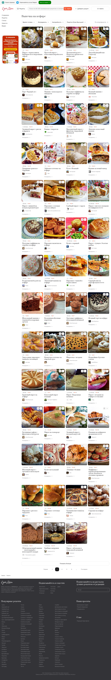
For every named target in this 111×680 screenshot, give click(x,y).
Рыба (3, 639)
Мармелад (42, 651)
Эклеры (41, 662)
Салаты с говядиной (27, 617)
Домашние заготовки (61, 607)
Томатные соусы (59, 649)
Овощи (4, 643)
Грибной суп (5, 609)
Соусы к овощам (60, 643)
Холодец (4, 666)
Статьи (4, 20)
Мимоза (23, 636)
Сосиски (4, 651)
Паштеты (4, 656)
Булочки (41, 632)
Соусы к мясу (59, 636)
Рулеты (41, 624)
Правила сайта (39, 674)
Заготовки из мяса (60, 609)
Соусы (57, 634)
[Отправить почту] (107, 590)
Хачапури (41, 626)
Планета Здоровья (9, 2)
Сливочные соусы (60, 645)
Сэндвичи (4, 660)
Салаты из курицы (26, 615)
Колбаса (4, 649)
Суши (22, 607)
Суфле (41, 664)
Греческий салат (25, 630)
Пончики (41, 630)
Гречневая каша (25, 651)
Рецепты (4, 18)
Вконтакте (42, 586)
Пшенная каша (25, 643)
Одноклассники (43, 589)
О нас (79, 617)
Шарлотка (42, 634)
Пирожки (41, 615)
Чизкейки (41, 649)
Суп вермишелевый (7, 617)
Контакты (73, 674)
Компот (57, 632)
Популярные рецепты (11, 601)
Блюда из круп (59, 622)
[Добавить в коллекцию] (41, 28)
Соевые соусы (59, 647)
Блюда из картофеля (61, 619)
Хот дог (4, 662)
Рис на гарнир (59, 624)
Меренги (41, 666)
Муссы (41, 656)
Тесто (22, 666)
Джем (56, 630)
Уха (3, 624)
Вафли (41, 628)
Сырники (41, 617)
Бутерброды (5, 653)
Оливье (23, 626)
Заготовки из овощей (61, 611)
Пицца (41, 607)
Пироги (41, 609)
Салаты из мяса (25, 613)
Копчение (57, 617)
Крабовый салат (25, 632)
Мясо (3, 630)
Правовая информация (64, 674)
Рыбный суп (5, 613)
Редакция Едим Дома (83, 621)
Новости (4, 23)
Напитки (57, 662)
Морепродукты (6, 641)
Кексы (40, 622)
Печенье (41, 613)
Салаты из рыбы (25, 622)
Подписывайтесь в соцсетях (52, 583)
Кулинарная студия (82, 605)
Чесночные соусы (60, 653)
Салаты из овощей (26, 624)
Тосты (22, 605)
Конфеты (41, 643)
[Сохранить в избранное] (38, 28)
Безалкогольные (59, 666)
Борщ (3, 622)
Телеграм (42, 591)
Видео (4, 26)
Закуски (4, 647)
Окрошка (4, 626)
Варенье (57, 628)
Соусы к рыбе (59, 641)
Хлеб (40, 605)
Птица (3, 632)
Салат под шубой (26, 634)
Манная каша (24, 645)
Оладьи (41, 619)
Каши (22, 641)
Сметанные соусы (60, 651)
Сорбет (57, 605)
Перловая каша (25, 658)
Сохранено (5, 15)
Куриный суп (5, 607)
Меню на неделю (44, 2)
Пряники (41, 636)
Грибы (3, 645)
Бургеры (4, 658)
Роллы (22, 609)
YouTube (53, 586)
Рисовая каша (25, 647)
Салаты (23, 611)
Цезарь (23, 639)
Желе (40, 653)
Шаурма (4, 664)
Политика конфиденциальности (50, 674)
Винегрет (23, 628)
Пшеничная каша (26, 662)
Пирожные (42, 647)
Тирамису (42, 660)
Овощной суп (6, 615)
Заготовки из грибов (61, 613)
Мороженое (42, 645)
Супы (3, 605)
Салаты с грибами (26, 619)
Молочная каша (25, 653)
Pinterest (41, 593)
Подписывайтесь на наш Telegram (28, 2)
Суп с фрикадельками (8, 619)
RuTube (53, 591)
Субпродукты (5, 634)
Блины (41, 611)
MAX (52, 593)
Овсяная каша (25, 649)
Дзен (59, 586)
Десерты (41, 639)
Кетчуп (57, 658)
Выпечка (23, 664)
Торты (40, 641)
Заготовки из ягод (60, 615)
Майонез (57, 660)
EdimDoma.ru (15, 586)
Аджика (57, 656)
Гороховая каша (25, 660)
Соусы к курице (59, 639)
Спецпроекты (81, 609)
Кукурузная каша (26, 656)
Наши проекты (83, 601)
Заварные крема (43, 658)
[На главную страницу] (8, 8)
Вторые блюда (6, 628)
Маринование (59, 626)
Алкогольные (59, 664)
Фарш (3, 636)
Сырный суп (5, 611)
